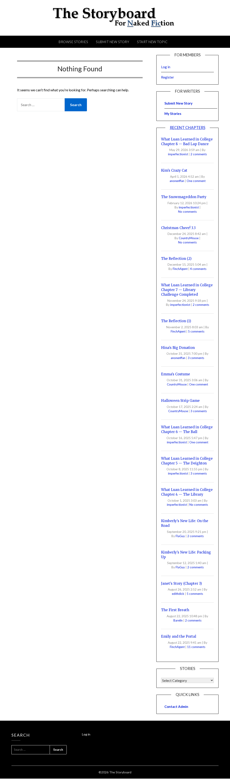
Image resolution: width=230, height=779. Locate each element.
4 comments (198, 269)
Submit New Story (112, 42)
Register (167, 77)
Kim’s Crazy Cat (174, 170)
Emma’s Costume (175, 374)
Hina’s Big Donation (178, 348)
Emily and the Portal (178, 636)
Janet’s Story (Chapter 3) (181, 583)
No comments (187, 211)
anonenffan (177, 181)
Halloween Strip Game (180, 400)
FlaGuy (181, 536)
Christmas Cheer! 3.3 (178, 228)
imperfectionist (178, 154)
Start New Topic (152, 42)
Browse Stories (73, 42)
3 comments (196, 358)
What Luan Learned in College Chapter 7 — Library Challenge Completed (187, 290)
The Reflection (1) (176, 321)
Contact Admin (176, 707)
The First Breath (175, 610)
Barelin (178, 620)
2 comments (198, 154)
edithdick (178, 593)
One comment (196, 181)
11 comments (196, 647)
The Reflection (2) (176, 258)
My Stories (172, 114)
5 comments (196, 331)
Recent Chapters (187, 127)
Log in (165, 67)
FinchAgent (180, 269)
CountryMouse (189, 238)
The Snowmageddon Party (183, 197)
